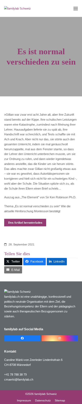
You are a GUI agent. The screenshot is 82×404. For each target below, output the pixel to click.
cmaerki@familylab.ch (18, 379)
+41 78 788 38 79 (15, 374)
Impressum (24, 400)
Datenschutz (43, 400)
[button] (75, 8)
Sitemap (60, 400)
